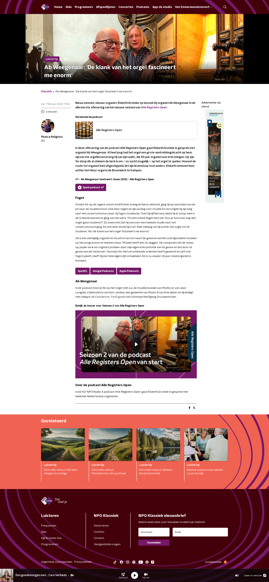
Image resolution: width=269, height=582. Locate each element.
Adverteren (101, 525)
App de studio (162, 7)
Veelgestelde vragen (107, 544)
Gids (69, 7)
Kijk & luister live (51, 538)
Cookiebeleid (213, 562)
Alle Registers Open (154, 107)
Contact (99, 538)
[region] (136, 344)
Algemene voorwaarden (56, 562)
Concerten (125, 7)
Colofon (99, 532)
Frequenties (48, 525)
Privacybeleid (83, 562)
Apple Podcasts (129, 271)
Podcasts (142, 7)
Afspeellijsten (105, 7)
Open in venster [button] (253, 575)
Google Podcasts (103, 271)
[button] (123, 575)
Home (58, 7)
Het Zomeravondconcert (192, 7)
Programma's (84, 7)
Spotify (82, 271)
